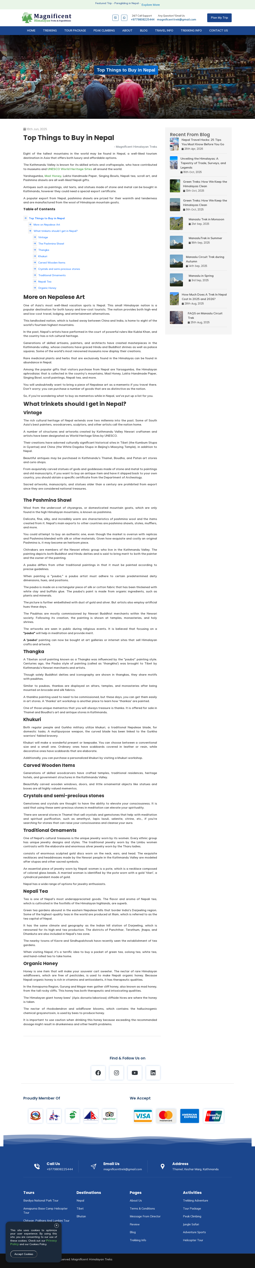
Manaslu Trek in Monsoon (206, 219)
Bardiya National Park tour (40, 1200)
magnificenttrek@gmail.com (176, 17)
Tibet (80, 1208)
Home (31, 30)
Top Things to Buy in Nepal (47, 218)
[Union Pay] (213, 1116)
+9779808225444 (142, 17)
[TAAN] (73, 1116)
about (127, 30)
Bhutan (81, 1216)
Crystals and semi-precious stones (59, 269)
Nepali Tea (44, 281)
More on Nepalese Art (47, 224)
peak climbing (104, 30)
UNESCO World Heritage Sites (70, 169)
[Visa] (143, 1116)
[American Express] (189, 1116)
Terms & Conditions (142, 1208)
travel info (164, 30)
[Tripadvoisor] (109, 1116)
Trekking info (138, 1240)
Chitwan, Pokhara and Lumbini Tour (46, 1220)
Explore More (151, 5)
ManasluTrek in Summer (205, 238)
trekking (50, 30)
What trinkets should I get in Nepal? (56, 231)
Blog (109, 80)
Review (135, 1224)
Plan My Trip (219, 17)
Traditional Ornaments (52, 275)
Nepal (80, 1200)
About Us (136, 1200)
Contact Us (218, 30)
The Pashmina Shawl (51, 243)
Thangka (43, 250)
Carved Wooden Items (51, 262)
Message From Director (145, 1216)
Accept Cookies (23, 1254)
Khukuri (42, 256)
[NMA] (91, 1116)
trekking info (191, 30)
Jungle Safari (191, 1224)
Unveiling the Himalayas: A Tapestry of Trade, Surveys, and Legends (203, 163)
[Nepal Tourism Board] (54, 1116)
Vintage (43, 237)
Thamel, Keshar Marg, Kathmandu (195, 1169)
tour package (75, 30)
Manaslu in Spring (201, 275)
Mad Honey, (53, 176)
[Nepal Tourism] (36, 1116)
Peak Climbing (192, 1216)
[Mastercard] (166, 1116)
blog (143, 30)
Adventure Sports (194, 1232)
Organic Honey (47, 288)
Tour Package (192, 1208)
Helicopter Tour (193, 1240)
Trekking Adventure (195, 1200)
